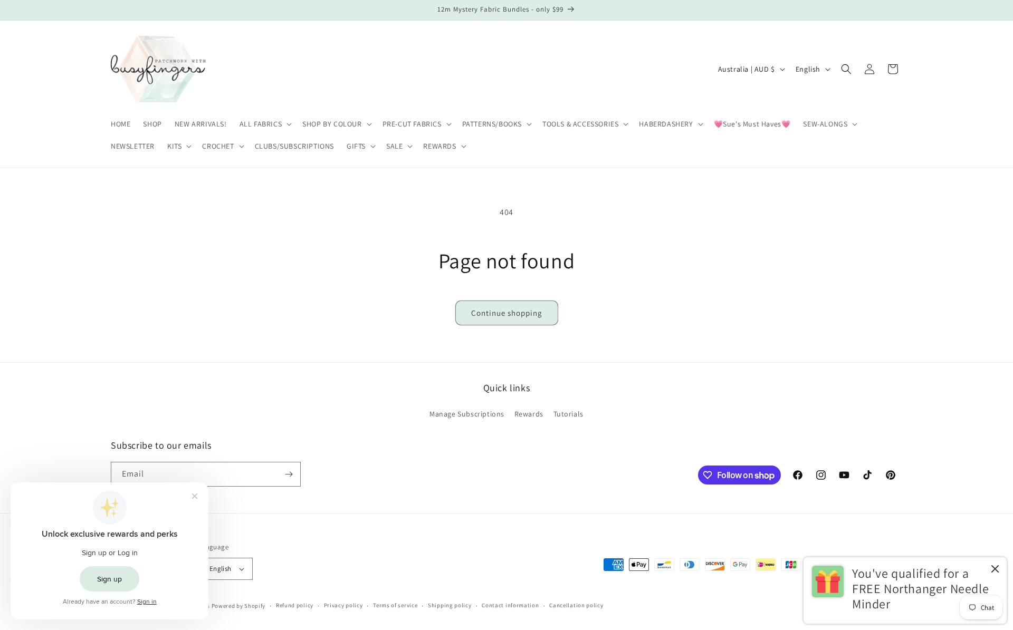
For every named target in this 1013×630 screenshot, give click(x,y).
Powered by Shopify (239, 605)
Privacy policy (343, 605)
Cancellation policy (576, 605)
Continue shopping (506, 313)
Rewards (528, 414)
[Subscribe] (288, 474)
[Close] (995, 569)
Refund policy (294, 605)
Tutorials (568, 414)
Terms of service (395, 605)
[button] (265, 124)
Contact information (510, 605)
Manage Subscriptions (466, 414)
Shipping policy (450, 605)
